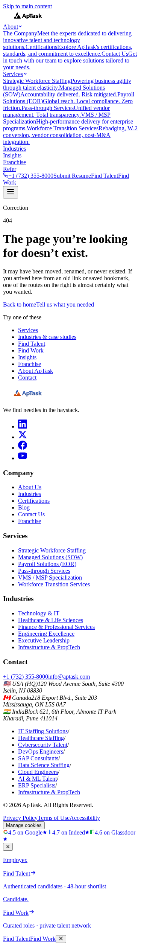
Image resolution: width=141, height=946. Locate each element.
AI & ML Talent (37, 778)
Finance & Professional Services (56, 627)
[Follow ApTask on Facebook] (22, 447)
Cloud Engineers (38, 772)
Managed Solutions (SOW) (50, 557)
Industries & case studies (47, 337)
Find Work (31, 350)
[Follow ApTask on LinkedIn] (22, 426)
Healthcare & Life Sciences (50, 620)
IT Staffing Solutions (43, 731)
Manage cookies (24, 825)
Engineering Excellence (46, 633)
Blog (24, 507)
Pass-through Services (44, 571)
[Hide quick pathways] (8, 847)
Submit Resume (72, 175)
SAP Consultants (38, 758)
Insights (12, 155)
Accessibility (85, 818)
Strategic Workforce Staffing (52, 550)
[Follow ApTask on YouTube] (22, 458)
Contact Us (31, 514)
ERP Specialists (36, 785)
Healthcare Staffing (41, 738)
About (10, 26)
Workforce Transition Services (54, 584)
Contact (27, 377)
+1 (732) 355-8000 (30, 175)
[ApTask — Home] (28, 397)
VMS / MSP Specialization (50, 577)
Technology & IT (38, 613)
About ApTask (35, 371)
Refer (9, 169)
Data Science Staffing (44, 765)
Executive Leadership (44, 640)
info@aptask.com (69, 676)
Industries (14, 148)
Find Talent (104, 175)
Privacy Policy (20, 818)
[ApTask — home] (28, 20)
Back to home (19, 304)
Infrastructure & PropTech (49, 647)
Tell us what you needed (65, 304)
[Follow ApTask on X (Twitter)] (22, 437)
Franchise (14, 162)
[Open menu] (10, 192)
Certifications (34, 500)
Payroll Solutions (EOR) (47, 564)
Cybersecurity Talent (42, 745)
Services (13, 74)
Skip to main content (27, 6)
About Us (29, 487)
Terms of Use (54, 818)
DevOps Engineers (40, 751)
